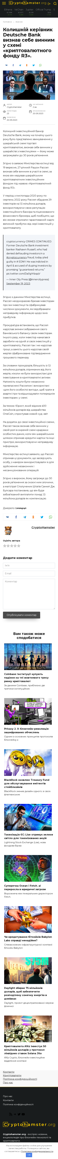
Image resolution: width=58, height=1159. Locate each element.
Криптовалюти (12, 1075)
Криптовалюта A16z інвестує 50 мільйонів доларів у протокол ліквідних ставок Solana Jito (25, 1050)
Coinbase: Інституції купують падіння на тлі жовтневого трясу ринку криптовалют (26, 678)
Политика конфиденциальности (37, 1151)
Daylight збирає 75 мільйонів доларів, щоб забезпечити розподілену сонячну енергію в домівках (25, 993)
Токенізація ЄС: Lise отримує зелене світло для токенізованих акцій (28, 836)
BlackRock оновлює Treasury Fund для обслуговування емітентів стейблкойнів (26, 783)
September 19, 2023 (18, 283)
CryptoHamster (43, 527)
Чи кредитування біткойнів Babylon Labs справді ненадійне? (28, 938)
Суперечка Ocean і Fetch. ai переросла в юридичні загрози (25, 887)
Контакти (8, 1072)
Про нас (8, 1082)
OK (29, 1155)
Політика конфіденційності (20, 1079)
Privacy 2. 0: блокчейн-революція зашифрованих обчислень (26, 730)
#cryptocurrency (16, 257)
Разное (11, 94)
